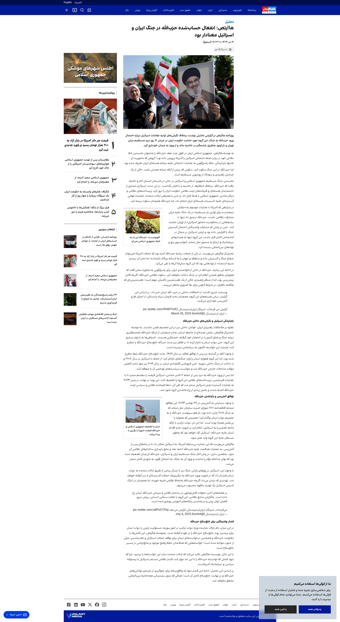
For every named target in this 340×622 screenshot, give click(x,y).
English (68, 2)
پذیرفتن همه (314, 609)
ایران (210, 10)
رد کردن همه (281, 609)
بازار (127, 10)
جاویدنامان (168, 10)
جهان (199, 10)
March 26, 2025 (181, 314)
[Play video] (75, 10)
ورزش (137, 10)
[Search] (82, 10)
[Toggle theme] (66, 10)
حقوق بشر (185, 10)
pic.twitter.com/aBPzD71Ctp (151, 510)
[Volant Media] (76, 616)
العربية (78, 2)
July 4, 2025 (183, 514)
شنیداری (223, 10)
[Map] (89, 10)
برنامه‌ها (252, 10)
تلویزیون (237, 10)
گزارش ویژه (151, 10)
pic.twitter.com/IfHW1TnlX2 (160, 309)
